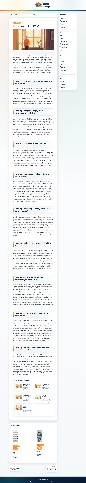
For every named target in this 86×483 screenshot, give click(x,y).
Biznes (62, 18)
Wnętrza (63, 84)
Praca (62, 50)
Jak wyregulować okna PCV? (26, 385)
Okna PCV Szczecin (27, 395)
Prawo (62, 53)
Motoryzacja (64, 41)
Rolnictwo (63, 58)
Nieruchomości (64, 44)
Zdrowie (63, 87)
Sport (62, 64)
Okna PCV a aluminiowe (44, 396)
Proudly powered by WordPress (34, 481)
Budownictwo (17, 22)
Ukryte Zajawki (15, 449)
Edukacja (63, 27)
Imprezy (63, 32)
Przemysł (63, 55)
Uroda (62, 78)
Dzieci (62, 24)
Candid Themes (55, 481)
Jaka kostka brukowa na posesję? (15, 455)
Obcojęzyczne (64, 47)
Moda (62, 38)
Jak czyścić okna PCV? (45, 385)
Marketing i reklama (65, 35)
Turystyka (63, 73)
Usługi (62, 81)
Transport (63, 70)
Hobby (62, 30)
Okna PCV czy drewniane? (26, 407)
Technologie (63, 67)
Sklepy (62, 61)
